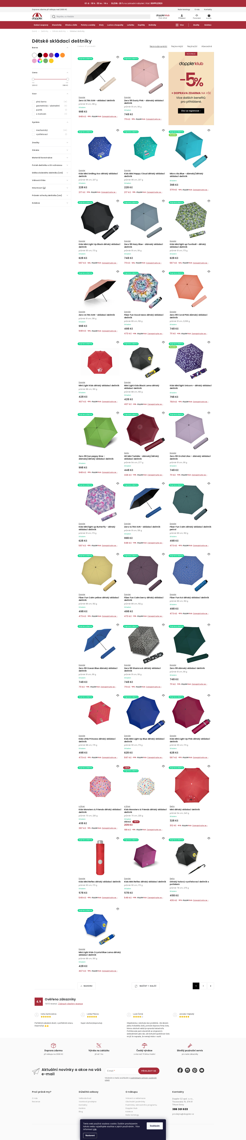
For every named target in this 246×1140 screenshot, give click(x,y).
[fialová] (51, 55)
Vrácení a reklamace (136, 1098)
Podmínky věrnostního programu (141, 1105)
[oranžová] (62, 55)
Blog (81, 1111)
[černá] (40, 55)
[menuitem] (41, 25)
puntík (51, 110)
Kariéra (82, 1108)
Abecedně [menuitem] (207, 46)
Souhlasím (155, 1126)
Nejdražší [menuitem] (192, 46)
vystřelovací (51, 134)
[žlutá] (51, 60)
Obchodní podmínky (135, 1102)
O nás (197, 9)
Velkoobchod (85, 1098)
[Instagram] (187, 1070)
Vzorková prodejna (87, 1102)
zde (94, 1129)
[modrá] (57, 55)
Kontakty (208, 9)
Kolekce (129, 1111)
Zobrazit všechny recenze (70, 1004)
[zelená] (45, 60)
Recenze (36, 1102)
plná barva (51, 101)
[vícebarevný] (40, 60)
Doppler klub (131, 1108)
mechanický (51, 130)
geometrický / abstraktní (51, 106)
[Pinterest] (194, 1070)
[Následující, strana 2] (203, 986)
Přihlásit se (148, 1071)
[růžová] (34, 60)
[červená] (45, 55)
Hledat (53, 16)
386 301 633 (180, 1109)
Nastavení (90, 1135)
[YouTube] (201, 1070)
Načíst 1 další (147, 986)
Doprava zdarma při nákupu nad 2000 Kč (49, 9)
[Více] (179, 25)
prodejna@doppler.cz (183, 1114)
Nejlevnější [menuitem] (177, 46)
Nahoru (88, 986)
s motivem (51, 114)
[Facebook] (180, 1070)
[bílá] (34, 55)
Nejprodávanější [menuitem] (158, 46)
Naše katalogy (184, 9)
